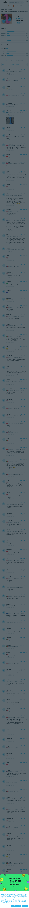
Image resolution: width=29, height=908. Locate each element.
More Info (24, 905)
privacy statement (7, 896)
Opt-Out (19, 905)
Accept (13, 905)
